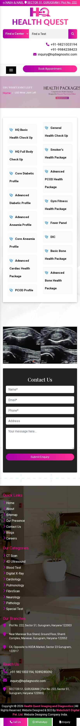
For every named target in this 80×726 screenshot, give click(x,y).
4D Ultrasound (15, 561)
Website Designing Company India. (46, 714)
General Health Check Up (56, 131)
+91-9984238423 (64, 49)
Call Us (16, 722)
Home (7, 93)
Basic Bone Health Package (55, 254)
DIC (52, 237)
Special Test (14, 609)
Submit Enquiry (40, 456)
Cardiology (13, 579)
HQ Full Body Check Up (21, 155)
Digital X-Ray (14, 573)
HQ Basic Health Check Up (21, 133)
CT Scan (11, 556)
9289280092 (43, 672)
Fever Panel (58, 223)
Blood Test (13, 567)
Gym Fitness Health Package (56, 205)
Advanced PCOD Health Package (54, 179)
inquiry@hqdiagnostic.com (57, 54)
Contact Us (13, 527)
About (9, 509)
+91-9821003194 (64, 44)
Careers (11, 538)
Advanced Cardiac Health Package (20, 268)
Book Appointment (50, 68)
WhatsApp (41, 722)
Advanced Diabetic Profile (20, 199)
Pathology (12, 603)
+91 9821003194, (22, 672)
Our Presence (15, 521)
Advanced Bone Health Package (54, 280)
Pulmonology (14, 585)
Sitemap (11, 515)
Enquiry (65, 722)
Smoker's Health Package (55, 153)
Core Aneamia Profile (22, 242)
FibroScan (12, 591)
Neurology (12, 597)
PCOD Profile (23, 290)
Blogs (9, 532)
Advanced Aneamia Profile (20, 221)
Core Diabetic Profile (22, 177)
